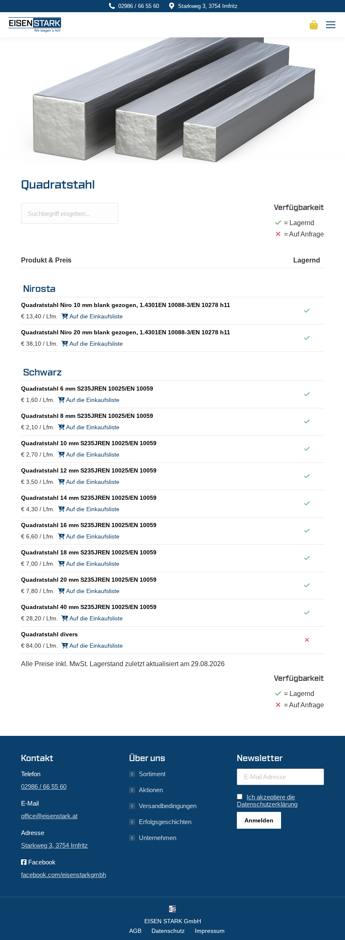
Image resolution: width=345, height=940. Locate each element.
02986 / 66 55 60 (138, 6)
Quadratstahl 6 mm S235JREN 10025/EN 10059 (87, 388)
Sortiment (152, 773)
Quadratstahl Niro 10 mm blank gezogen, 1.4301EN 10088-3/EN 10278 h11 (125, 305)
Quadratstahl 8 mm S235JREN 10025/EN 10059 (87, 415)
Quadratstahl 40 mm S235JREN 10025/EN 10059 (89, 607)
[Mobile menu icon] (331, 25)
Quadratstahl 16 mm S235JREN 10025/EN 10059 (89, 525)
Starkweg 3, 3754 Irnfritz (208, 6)
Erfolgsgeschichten (165, 821)
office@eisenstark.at (49, 815)
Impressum (210, 930)
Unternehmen (157, 837)
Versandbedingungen (167, 805)
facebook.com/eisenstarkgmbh (63, 874)
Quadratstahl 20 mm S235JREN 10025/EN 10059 (89, 579)
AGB (135, 930)
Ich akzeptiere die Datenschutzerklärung (267, 800)
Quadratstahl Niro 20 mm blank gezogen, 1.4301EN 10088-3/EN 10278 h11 (125, 332)
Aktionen (151, 789)
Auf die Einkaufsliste (95, 316)
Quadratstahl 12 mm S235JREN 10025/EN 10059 (89, 470)
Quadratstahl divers (49, 634)
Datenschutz (168, 930)
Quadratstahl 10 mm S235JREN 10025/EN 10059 (89, 443)
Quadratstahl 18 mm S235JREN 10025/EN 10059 (89, 552)
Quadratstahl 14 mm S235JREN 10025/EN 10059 (89, 497)
